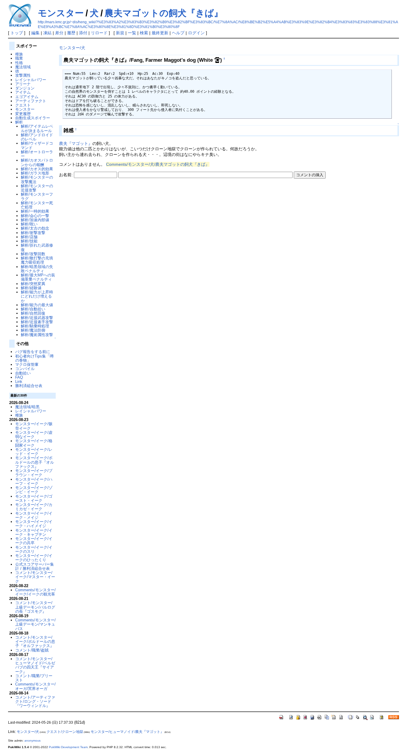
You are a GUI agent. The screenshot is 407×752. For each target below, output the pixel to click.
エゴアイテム (26, 97)
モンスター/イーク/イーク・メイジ (33, 515)
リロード (99, 32)
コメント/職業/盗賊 (32, 650)
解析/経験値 (31, 288)
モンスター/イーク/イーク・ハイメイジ (33, 523)
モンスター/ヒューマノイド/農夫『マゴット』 (127, 732)
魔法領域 (23, 67)
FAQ (19, 377)
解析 (19, 122)
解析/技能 (29, 241)
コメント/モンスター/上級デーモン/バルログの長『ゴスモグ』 (35, 607)
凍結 (47, 32)
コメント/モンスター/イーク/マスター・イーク (35, 577)
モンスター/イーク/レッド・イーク (33, 451)
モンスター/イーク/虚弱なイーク (33, 434)
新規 (120, 32)
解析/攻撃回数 (33, 254)
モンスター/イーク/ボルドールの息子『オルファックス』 (34, 462)
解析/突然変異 (33, 283)
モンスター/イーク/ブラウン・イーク (33, 472)
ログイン (196, 32)
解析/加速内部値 (35, 220)
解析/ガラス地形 (35, 173)
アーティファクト (30, 101)
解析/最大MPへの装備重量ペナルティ (38, 277)
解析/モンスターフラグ (37, 196)
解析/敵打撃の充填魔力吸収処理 (37, 260)
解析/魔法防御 (33, 330)
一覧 (132, 32)
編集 (35, 32)
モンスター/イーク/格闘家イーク (33, 443)
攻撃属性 (23, 75)
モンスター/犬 (72, 47)
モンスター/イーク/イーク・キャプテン (33, 532)
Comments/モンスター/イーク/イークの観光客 (35, 592)
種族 (19, 54)
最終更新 (160, 32)
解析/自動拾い (33, 309)
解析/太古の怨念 (35, 228)
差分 (59, 32)
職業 (19, 58)
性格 (19, 63)
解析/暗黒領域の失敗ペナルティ (37, 268)
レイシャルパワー (30, 80)
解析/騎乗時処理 (35, 326)
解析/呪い (29, 224)
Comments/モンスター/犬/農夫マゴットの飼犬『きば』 (157, 164)
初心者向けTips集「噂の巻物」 (34, 358)
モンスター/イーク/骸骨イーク (33, 426)
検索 (144, 32)
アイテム (23, 92)
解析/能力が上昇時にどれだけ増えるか (37, 296)
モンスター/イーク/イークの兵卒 (33, 540)
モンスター (61, 13)
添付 (83, 32)
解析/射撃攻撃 (33, 232)
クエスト (23, 105)
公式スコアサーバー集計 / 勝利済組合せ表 (34, 566)
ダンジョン (25, 88)
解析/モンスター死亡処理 (37, 205)
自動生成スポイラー (32, 118)
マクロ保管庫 (26, 364)
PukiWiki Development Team (68, 747)
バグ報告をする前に (32, 351)
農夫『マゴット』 (75, 143)
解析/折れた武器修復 (37, 247)
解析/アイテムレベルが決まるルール (37, 128)
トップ (16, 32)
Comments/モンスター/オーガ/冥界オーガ (35, 686)
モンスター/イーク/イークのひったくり (33, 557)
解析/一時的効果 (35, 211)
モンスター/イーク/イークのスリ (33, 549)
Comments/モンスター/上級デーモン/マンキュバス (35, 624)
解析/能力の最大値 (37, 305)
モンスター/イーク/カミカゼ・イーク (33, 506)
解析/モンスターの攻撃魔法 (37, 179)
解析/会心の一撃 (35, 215)
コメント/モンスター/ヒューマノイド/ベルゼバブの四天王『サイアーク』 (35, 665)
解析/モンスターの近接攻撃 (37, 188)
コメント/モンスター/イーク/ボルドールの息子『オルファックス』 (35, 641)
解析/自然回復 (33, 313)
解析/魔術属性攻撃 (37, 334)
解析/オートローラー (37, 154)
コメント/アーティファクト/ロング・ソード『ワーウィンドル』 (35, 701)
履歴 (71, 32)
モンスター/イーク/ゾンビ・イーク (33, 489)
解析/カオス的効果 (37, 169)
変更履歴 (23, 114)
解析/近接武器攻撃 (37, 317)
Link (18, 381)
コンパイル (25, 368)
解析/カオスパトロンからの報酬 (37, 162)
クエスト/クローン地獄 (64, 732)
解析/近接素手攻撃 (37, 322)
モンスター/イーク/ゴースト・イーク (33, 498)
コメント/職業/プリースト (33, 678)
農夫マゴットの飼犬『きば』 (164, 13)
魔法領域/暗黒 (27, 407)
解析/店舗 (29, 237)
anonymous (32, 740)
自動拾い (23, 373)
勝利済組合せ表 (28, 385)
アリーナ (23, 84)
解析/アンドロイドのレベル (37, 137)
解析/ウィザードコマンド (37, 145)
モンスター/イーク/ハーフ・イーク (33, 481)
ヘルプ (178, 32)
